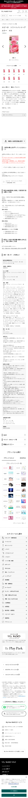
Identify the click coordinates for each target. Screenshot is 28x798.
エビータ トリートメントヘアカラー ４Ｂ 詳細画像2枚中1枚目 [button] (13, 58)
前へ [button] (2, 46)
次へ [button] (25, 46)
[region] (14, 786)
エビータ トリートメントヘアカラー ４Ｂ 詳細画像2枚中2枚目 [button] (15, 58)
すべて (3, 15)
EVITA (7, 19)
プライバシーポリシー (13, 783)
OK (14, 795)
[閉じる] (26, 777)
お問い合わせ (4, 771)
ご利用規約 (4, 774)
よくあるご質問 (5, 768)
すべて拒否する (14, 790)
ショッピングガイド (6, 766)
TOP (3, 19)
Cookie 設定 (14, 786)
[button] (14, 65)
